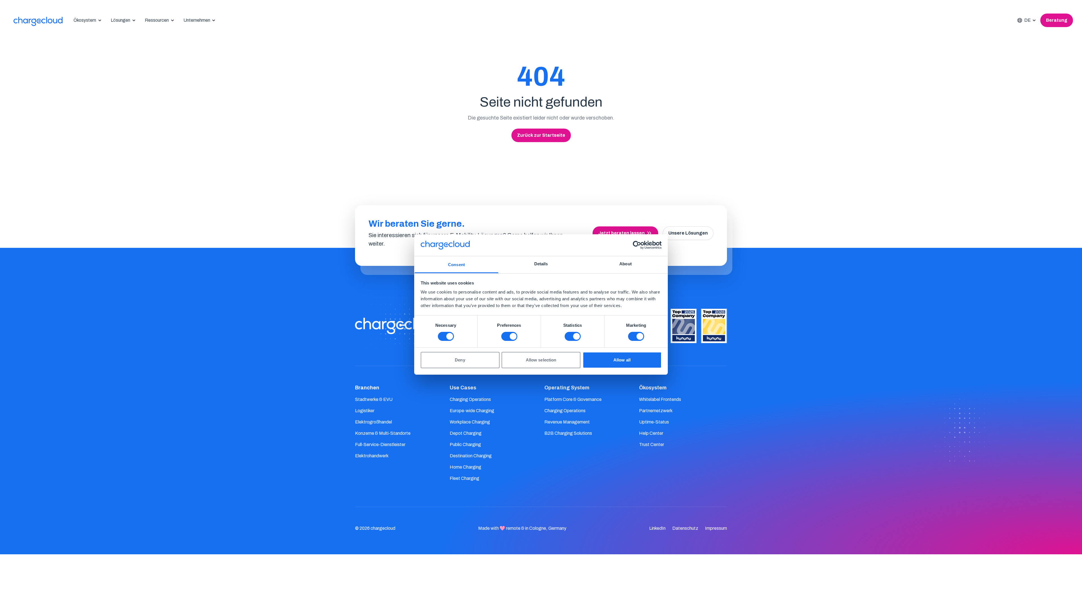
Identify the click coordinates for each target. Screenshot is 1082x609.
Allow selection (541, 360)
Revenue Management (567, 422)
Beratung (1056, 20)
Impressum (716, 528)
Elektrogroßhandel (373, 422)
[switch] (509, 336)
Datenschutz (685, 528)
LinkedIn (657, 528)
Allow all (622, 360)
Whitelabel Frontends (660, 399)
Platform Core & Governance (573, 399)
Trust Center (651, 444)
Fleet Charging (464, 478)
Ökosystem (653, 387)
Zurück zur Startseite (541, 135)
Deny (460, 360)
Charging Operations (470, 399)
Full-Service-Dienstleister (380, 444)
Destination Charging (471, 455)
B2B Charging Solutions (568, 433)
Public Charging (465, 444)
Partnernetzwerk (656, 410)
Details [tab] (541, 263)
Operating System (566, 387)
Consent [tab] (456, 264)
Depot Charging (466, 433)
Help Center (651, 433)
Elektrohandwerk (372, 455)
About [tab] (625, 263)
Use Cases (463, 387)
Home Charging (465, 467)
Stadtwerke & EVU (374, 399)
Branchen (367, 387)
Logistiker (364, 410)
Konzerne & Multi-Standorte (383, 433)
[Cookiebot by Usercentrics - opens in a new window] (637, 245)
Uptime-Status (654, 422)
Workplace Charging (470, 422)
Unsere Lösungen (688, 233)
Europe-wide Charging (472, 410)
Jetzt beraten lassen (621, 233)
